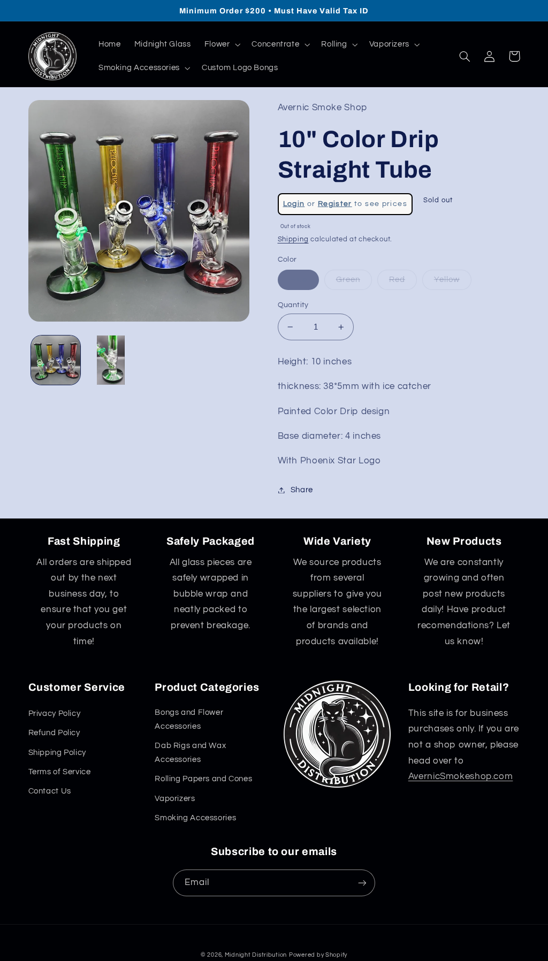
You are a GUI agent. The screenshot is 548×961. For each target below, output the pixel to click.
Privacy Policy (54, 714)
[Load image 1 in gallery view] (55, 360)
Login (294, 204)
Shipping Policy (57, 753)
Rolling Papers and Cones (203, 779)
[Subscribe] (362, 883)
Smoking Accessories (195, 818)
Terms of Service (59, 772)
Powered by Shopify (318, 955)
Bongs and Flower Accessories (189, 719)
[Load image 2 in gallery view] (110, 360)
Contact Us (49, 791)
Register (335, 204)
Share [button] (302, 490)
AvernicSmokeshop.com (460, 776)
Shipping (293, 239)
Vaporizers (175, 799)
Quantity (293, 305)
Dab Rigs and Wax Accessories (190, 753)
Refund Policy (54, 733)
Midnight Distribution (256, 955)
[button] (221, 44)
